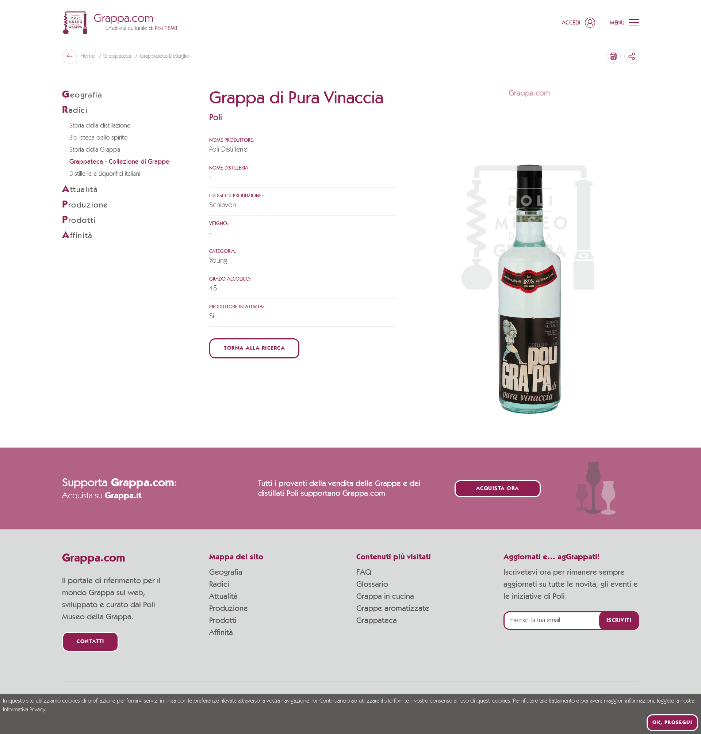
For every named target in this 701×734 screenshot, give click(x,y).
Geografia (225, 572)
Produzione (228, 608)
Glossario (372, 584)
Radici (219, 584)
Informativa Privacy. (24, 710)
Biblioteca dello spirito (98, 137)
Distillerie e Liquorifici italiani (104, 174)
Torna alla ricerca (254, 348)
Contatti (90, 641)
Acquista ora (497, 488)
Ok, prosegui (672, 722)
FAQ (363, 572)
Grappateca (118, 56)
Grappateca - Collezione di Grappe (119, 162)
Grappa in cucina (385, 596)
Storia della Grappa (94, 150)
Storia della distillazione (99, 125)
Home (88, 56)
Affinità (221, 632)
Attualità (223, 596)
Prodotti (223, 620)
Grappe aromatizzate (392, 608)
